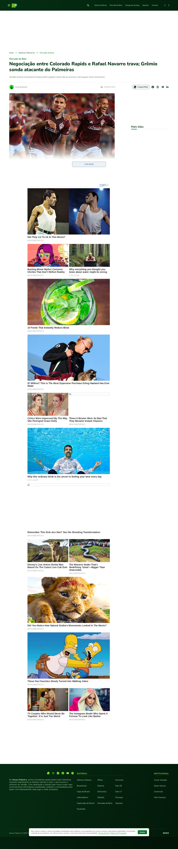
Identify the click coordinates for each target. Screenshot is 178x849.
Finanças (119, 797)
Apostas (146, 5)
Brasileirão (82, 785)
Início (11, 52)
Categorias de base (132, 5)
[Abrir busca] (88, 5)
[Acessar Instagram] (58, 773)
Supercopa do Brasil (86, 803)
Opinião (100, 797)
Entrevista (101, 791)
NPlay (100, 780)
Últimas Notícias (100, 5)
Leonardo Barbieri (21, 87)
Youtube (155, 5)
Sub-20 (118, 785)
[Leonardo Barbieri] (11, 87)
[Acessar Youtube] (67, 773)
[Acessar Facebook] (62, 773)
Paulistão (81, 809)
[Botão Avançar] (168, 5)
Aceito (142, 832)
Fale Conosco (160, 797)
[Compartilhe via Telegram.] (162, 87)
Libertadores (82, 797)
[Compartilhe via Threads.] (157, 87)
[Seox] (166, 833)
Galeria (100, 785)
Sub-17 (118, 791)
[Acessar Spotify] (72, 773)
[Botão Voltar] (164, 5)
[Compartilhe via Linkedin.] (167, 87)
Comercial (158, 791)
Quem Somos (160, 785)
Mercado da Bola (116, 5)
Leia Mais (89, 164)
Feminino (119, 780)
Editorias (82, 773)
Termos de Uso (103, 833)
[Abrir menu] (9, 5)
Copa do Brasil (83, 791)
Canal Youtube (160, 780)
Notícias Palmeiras (27, 52)
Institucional (161, 773)
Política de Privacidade (118, 833)
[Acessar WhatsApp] (48, 773)
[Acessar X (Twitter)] (53, 773)
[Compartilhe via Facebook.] (152, 87)
